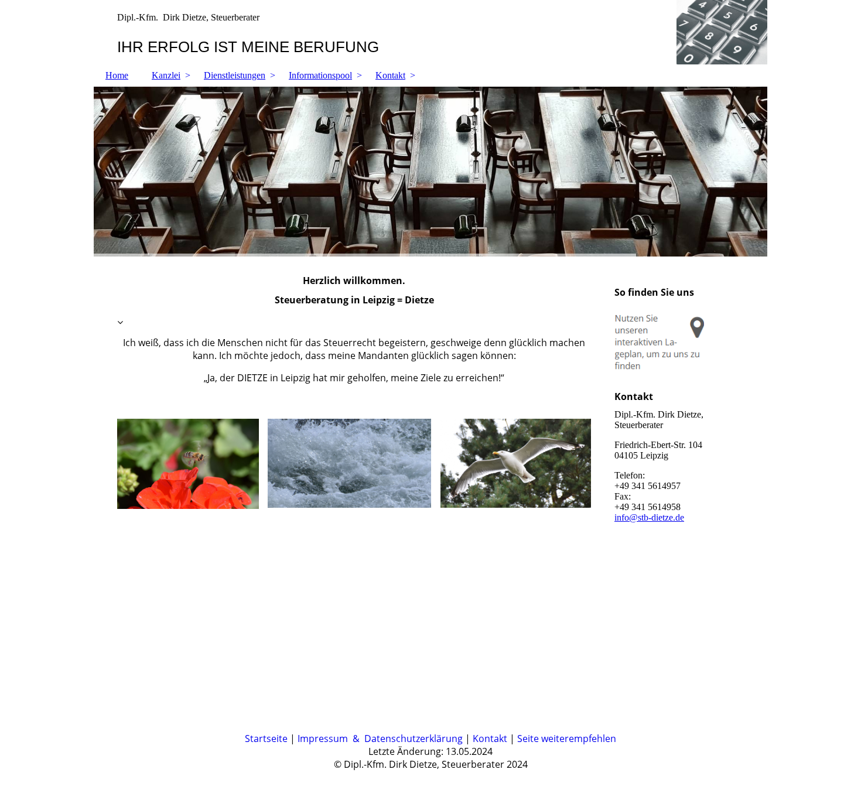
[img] (430, 32)
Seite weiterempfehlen (566, 738)
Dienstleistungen (234, 75)
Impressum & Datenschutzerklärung (380, 738)
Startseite (266, 738)
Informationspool (320, 75)
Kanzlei (166, 75)
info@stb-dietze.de (649, 517)
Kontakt (390, 75)
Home (116, 75)
